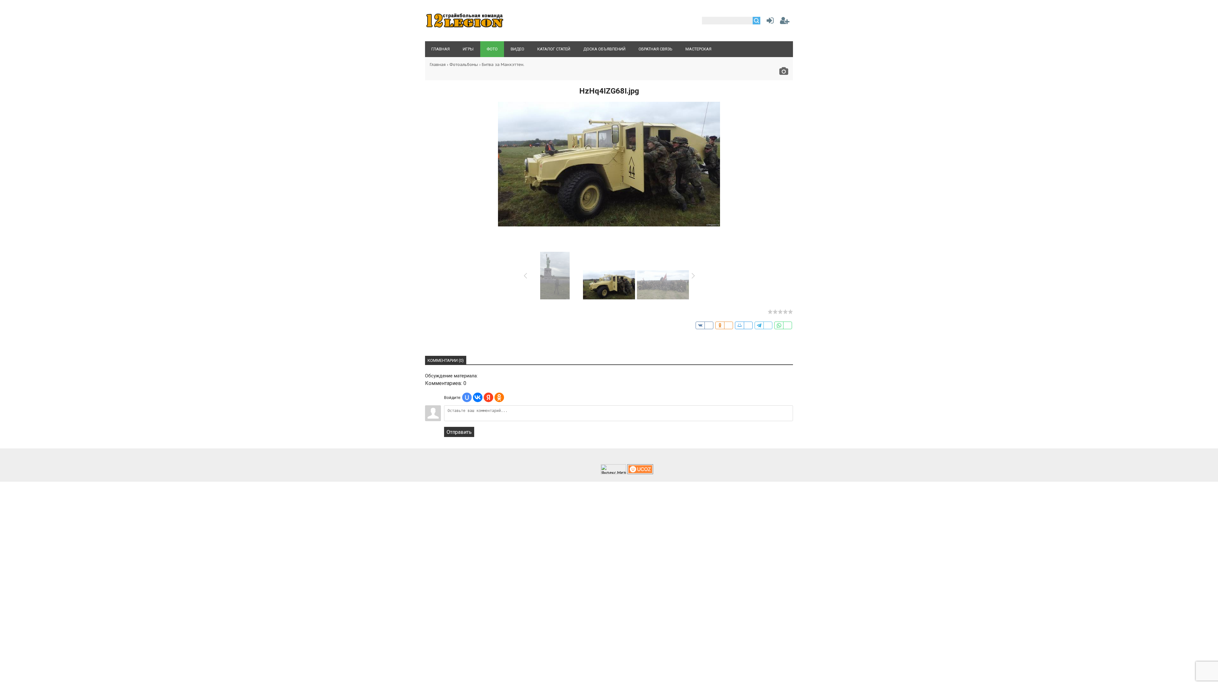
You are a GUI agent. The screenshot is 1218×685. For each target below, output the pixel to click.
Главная (438, 64)
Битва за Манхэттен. (503, 64)
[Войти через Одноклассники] (499, 397)
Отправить (459, 432)
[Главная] (464, 27)
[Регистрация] (784, 22)
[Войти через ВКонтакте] (477, 397)
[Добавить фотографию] (783, 72)
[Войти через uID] (467, 397)
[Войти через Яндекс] (488, 397)
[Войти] (769, 22)
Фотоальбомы (463, 64)
